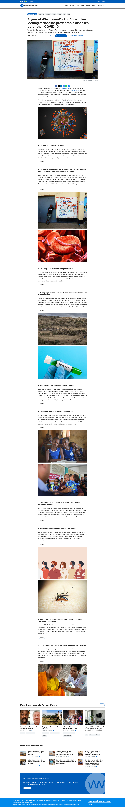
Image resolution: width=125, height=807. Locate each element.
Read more (42, 161)
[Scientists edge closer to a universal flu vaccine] (62, 563)
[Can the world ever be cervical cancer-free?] (62, 446)
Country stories (45, 733)
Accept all (91, 804)
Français (103, 1)
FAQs (86, 734)
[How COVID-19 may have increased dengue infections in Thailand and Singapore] (62, 596)
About (66, 5)
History (82, 5)
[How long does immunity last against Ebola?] (62, 246)
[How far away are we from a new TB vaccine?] (62, 362)
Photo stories (41, 14)
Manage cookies (93, 801)
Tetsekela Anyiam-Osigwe (48, 35)
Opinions (99, 5)
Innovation (44, 735)
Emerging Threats (90, 5)
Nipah (64, 14)
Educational (48, 14)
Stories (72, 5)
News (77, 5)
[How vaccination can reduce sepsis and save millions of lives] (62, 680)
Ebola (69, 14)
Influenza (59, 14)
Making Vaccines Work (32, 14)
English (99, 1)
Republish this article (60, 35)
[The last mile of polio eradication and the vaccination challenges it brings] (62, 480)
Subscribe (27, 788)
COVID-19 (54, 14)
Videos (28, 733)
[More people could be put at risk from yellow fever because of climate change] (62, 329)
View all (101, 705)
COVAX (32, 733)
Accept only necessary (105, 801)
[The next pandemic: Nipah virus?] (62, 123)
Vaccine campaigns (67, 735)
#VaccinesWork (65, 88)
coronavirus (75, 90)
